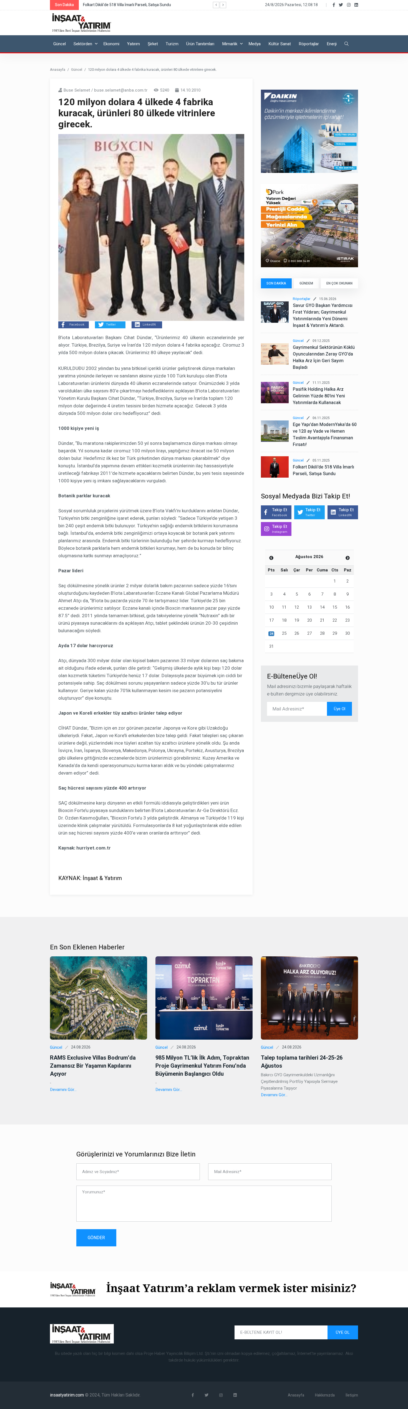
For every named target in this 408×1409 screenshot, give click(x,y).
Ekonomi (111, 44)
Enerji (332, 44)
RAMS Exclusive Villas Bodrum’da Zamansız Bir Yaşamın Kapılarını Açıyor (93, 1066)
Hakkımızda (325, 1395)
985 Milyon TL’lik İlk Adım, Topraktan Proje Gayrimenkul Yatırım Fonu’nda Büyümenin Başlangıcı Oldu (202, 1066)
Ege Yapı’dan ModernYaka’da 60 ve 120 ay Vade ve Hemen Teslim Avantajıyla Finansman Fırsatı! (325, 434)
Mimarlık (229, 44)
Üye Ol (339, 709)
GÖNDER (96, 1237)
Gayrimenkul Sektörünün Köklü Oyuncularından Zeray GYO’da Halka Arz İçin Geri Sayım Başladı (324, 357)
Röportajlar (309, 44)
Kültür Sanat (279, 44)
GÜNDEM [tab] (306, 283)
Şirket (153, 44)
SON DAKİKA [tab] (276, 283)
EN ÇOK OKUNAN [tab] (339, 283)
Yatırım (133, 44)
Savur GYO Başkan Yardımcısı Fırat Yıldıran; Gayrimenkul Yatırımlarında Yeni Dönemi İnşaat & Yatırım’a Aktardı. (322, 315)
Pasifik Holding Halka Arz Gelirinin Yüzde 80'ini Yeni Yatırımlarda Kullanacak (319, 396)
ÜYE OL (343, 1332)
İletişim (352, 1395)
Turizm (172, 44)
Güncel (59, 44)
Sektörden (83, 44)
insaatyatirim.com (67, 1395)
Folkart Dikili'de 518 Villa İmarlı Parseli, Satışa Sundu (323, 470)
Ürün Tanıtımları (200, 44)
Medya (254, 44)
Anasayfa (57, 69)
